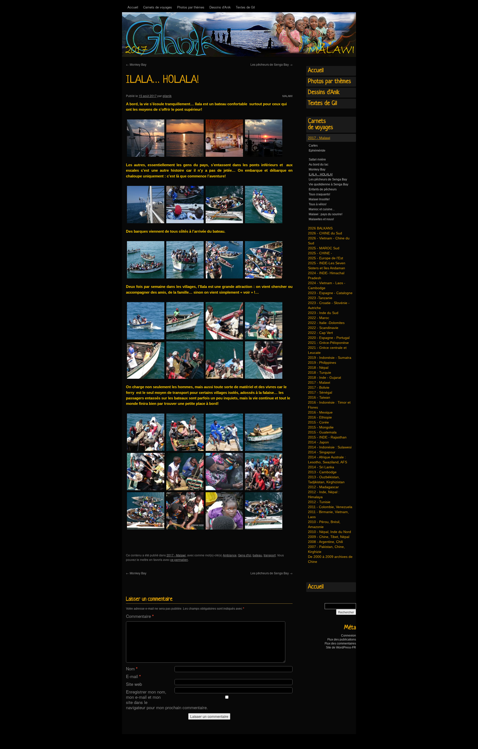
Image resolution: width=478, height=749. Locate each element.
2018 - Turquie (319, 372)
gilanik (167, 96)
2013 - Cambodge (322, 472)
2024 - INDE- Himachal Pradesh (326, 275)
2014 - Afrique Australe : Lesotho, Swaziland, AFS (327, 459)
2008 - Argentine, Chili (325, 542)
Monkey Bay (136, 64)
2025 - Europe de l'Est (325, 258)
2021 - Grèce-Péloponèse (328, 343)
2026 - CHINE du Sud (325, 233)
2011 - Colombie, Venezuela (330, 507)
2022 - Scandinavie (323, 328)
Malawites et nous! (321, 219)
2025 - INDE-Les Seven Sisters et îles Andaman (326, 265)
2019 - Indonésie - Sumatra (329, 358)
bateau (257, 555)
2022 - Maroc (318, 318)
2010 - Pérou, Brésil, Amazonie (324, 524)
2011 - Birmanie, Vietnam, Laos (328, 514)
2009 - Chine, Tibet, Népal (328, 537)
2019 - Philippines (322, 363)
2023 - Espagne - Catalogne (330, 293)
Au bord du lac (318, 164)
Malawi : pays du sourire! (325, 214)
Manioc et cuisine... (322, 209)
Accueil (132, 7)
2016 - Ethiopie (320, 417)
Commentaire (140, 616)
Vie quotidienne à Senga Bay (328, 184)
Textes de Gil (245, 7)
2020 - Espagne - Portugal (329, 338)
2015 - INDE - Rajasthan (327, 437)
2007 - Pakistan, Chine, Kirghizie (326, 549)
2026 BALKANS (320, 228)
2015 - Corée (318, 422)
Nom (132, 668)
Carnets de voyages (157, 7)
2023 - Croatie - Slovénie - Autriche (329, 305)
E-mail (133, 676)
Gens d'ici (244, 555)
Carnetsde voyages (320, 124)
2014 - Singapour (321, 452)
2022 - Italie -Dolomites (326, 323)
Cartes (313, 145)
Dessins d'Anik (324, 92)
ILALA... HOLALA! (321, 174)
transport (270, 555)
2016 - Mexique (320, 412)
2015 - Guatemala (322, 432)
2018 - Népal (318, 368)
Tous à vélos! (317, 204)
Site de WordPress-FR (341, 647)
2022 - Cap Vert (320, 333)
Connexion (348, 635)
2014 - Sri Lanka (321, 467)
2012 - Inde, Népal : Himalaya (323, 494)
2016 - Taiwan (319, 397)
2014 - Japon (318, 442)
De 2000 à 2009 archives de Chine (330, 559)
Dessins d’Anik (220, 7)
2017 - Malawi (176, 555)
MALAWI (287, 96)
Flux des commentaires (340, 643)
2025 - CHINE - (320, 253)
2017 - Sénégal (320, 392)
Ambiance (230, 555)
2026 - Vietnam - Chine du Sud (329, 240)
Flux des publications (341, 639)
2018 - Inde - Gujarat (324, 377)
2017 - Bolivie (318, 387)
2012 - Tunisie (319, 502)
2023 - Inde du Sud (323, 313)
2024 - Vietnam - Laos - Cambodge (326, 285)
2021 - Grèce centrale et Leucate (327, 350)
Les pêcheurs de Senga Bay (271, 64)
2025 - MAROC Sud (323, 248)
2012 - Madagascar (323, 487)
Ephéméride (317, 150)
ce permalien (179, 559)
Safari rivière (317, 159)
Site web (134, 684)
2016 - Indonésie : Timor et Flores (329, 404)
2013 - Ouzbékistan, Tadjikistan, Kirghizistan (326, 479)
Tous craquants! (319, 194)
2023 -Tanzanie (320, 298)
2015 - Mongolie (321, 427)
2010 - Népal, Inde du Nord (329, 532)
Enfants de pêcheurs (323, 189)
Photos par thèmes (190, 7)
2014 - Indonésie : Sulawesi (330, 447)
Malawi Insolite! (319, 199)
